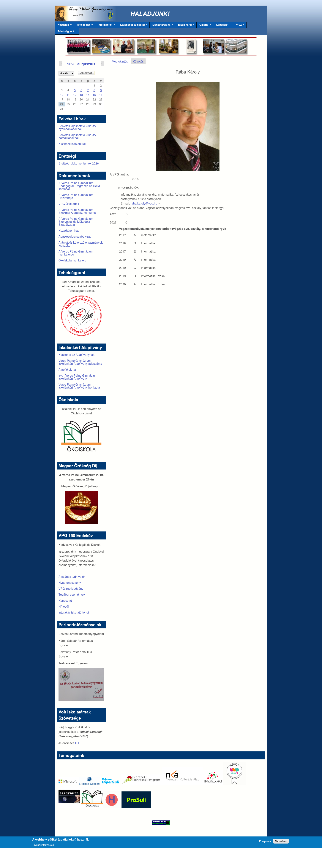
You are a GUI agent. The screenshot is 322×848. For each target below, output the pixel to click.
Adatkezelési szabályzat (75, 236)
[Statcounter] (161, 822)
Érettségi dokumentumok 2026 (79, 163)
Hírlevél (64, 606)
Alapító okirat (67, 369)
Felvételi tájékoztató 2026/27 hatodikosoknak (78, 136)
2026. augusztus (81, 63)
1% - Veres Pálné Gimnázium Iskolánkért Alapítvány (78, 377)
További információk (43, 845)
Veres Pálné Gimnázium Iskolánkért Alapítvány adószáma (80, 362)
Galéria (202, 25)
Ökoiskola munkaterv (72, 260)
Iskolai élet (82, 25)
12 (74, 94)
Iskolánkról (183, 25)
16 (100, 94)
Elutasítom (281, 841)
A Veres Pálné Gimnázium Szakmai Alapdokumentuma (77, 211)
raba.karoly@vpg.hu (145, 203)
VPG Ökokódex (69, 204)
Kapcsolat (222, 24)
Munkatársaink (160, 25)
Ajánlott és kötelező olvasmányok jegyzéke (81, 243)
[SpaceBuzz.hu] (70, 807)
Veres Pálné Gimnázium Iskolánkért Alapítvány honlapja (79, 385)
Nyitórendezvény (70, 582)
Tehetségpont (64, 32)
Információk (103, 25)
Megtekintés (121, 61)
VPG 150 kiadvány (71, 588)
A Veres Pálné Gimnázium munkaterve (76, 252)
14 (87, 94)
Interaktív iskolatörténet (74, 612)
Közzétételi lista (69, 230)
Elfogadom (265, 841)
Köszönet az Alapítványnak (76, 354)
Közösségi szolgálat (131, 25)
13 (81, 94)
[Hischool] (100, 807)
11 (68, 94)
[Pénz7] (234, 783)
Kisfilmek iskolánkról (72, 144)
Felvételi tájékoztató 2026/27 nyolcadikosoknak (78, 127)
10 (61, 94)
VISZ (237, 25)
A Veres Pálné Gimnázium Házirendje (76, 196)
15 (94, 94)
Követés (138, 61)
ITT (77, 743)
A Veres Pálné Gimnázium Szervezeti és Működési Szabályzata (76, 221)
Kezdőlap (62, 25)
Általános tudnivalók (72, 576)
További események (72, 594)
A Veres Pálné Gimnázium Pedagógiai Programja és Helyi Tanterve (79, 186)
